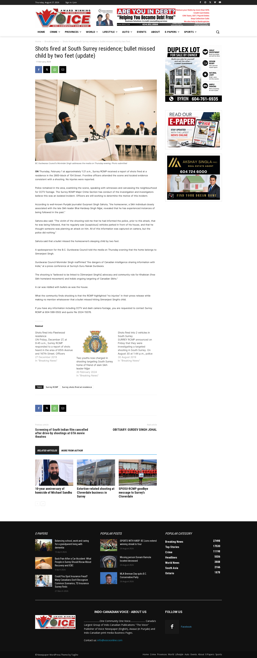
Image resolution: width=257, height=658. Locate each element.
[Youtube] (220, 3)
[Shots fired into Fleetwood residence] (55, 346)
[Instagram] (205, 3)
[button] (217, 32)
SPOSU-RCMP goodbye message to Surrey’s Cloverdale (133, 492)
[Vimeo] (215, 3)
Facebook (186, 626)
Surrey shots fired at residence (77, 387)
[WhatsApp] (54, 69)
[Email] (62, 69)
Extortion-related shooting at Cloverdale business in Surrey (95, 492)
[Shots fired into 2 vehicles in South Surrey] (138, 346)
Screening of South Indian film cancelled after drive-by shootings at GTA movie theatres (61, 433)
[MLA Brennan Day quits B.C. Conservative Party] (108, 578)
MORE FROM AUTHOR (72, 450)
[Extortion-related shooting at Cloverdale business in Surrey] (96, 472)
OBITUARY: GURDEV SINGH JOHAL (135, 429)
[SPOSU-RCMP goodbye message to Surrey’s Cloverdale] (138, 472)
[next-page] (43, 504)
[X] (210, 3)
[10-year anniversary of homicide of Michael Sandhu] (54, 472)
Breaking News (52, 41)
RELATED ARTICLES (47, 450)
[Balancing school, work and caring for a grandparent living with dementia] (43, 545)
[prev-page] (37, 504)
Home (38, 41)
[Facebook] (200, 3)
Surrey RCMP (52, 387)
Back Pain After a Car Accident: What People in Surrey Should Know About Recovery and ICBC (73, 562)
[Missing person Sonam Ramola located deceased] (108, 562)
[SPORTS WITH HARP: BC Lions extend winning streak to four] (108, 545)
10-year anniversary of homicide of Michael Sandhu (53, 490)
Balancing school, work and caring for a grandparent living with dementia (72, 544)
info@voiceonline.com (109, 640)
